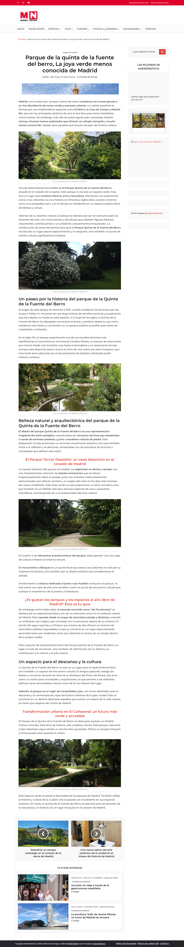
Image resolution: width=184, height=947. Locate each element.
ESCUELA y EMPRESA (105, 29)
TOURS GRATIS (36, 29)
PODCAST (150, 29)
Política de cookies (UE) (148, 943)
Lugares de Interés (69, 52)
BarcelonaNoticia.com (139, 3)
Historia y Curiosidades (92, 878)
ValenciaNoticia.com (160, 3)
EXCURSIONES (131, 29)
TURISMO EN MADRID (81, 882)
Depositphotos (155, 213)
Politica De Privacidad (126, 943)
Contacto (164, 943)
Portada (22, 39)
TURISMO (82, 29)
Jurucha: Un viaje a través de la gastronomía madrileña (90, 887)
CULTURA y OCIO (91, 907)
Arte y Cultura (76, 907)
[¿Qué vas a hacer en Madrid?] (148, 157)
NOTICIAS (53, 29)
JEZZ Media (73, 944)
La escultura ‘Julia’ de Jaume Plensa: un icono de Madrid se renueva (93, 916)
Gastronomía (76, 878)
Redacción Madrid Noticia (64, 77)
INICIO (20, 29)
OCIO (68, 29)
